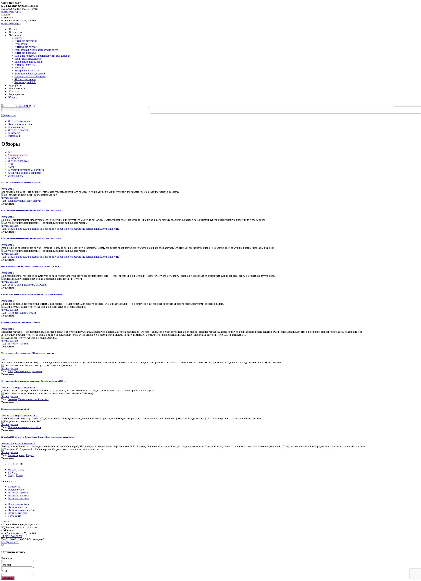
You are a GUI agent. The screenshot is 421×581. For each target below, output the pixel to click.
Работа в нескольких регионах (25, 228)
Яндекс (30, 455)
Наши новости (17, 88)
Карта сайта (14, 516)
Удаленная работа (18, 155)
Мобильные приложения (28, 61)
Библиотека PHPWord (34, 284)
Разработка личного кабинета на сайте (36, 49)
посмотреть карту (11, 11)
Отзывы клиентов (18, 507)
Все (10, 152)
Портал (37, 200)
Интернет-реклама (18, 160)
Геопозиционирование (56, 228)
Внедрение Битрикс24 (26, 70)
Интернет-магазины (25, 41)
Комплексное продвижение (29, 73)
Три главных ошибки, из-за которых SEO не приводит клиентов (27, 353)
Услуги (18, 38)
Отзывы (12, 399)
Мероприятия (16, 94)
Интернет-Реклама (24, 64)
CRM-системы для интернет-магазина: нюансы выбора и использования (31, 294)
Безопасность (15, 175)
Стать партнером (17, 513)
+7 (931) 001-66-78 (24, 105)
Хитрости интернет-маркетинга (26, 169)
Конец (19, 475)
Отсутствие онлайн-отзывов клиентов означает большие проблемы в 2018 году (34, 381)
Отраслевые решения (20, 124)
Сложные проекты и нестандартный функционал (42, 55)
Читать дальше (9, 197)
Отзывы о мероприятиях (22, 510)
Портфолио (15, 85)
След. (11, 475)
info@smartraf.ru (10, 542)
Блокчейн (19, 67)
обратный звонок (16, 109)
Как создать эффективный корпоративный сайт (21, 182)
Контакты (14, 91)
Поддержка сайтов (18, 504)
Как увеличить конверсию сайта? (15, 409)
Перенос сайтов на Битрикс (30, 76)
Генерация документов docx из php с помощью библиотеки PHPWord (30, 266)
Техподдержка (16, 127)
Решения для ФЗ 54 (25, 82)
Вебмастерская (16, 455)
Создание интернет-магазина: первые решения (20, 322)
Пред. (21, 469)
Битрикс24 (14, 135)
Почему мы (15, 32)
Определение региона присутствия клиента (94, 228)
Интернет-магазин (25, 312)
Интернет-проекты (25, 52)
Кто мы (13, 29)
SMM (11, 166)
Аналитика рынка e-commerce (24, 172)
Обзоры (12, 97)
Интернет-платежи (18, 498)
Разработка (20, 43)
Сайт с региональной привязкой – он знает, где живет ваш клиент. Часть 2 (31, 210)
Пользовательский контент (33, 399)
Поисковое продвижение (28, 371)
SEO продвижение (25, 79)
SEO (10, 163)
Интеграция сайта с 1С (27, 46)
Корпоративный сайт (20, 200)
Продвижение (16, 489)
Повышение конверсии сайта (24, 427)
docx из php (14, 284)
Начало (12, 469)
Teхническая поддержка (27, 58)
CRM (11, 312)
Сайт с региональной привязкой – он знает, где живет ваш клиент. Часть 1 (31, 238)
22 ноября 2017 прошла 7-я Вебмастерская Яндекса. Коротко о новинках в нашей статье (38, 437)
